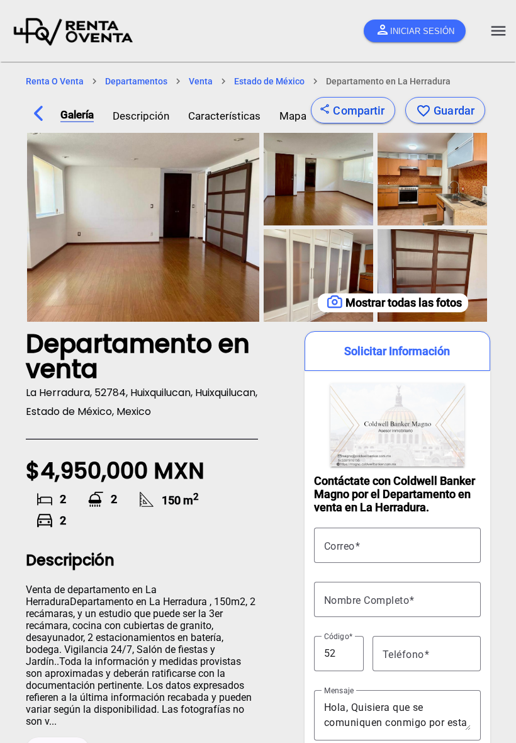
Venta (201, 81)
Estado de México (269, 81)
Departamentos (136, 81)
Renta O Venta (55, 81)
